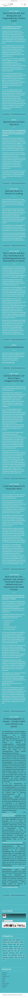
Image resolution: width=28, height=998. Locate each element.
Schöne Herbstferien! (14, 347)
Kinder (6, 948)
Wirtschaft (22, 957)
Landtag (16, 188)
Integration (11, 946)
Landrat (15, 948)
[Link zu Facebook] (23, 996)
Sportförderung (5, 957)
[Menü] (24, 4)
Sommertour (20, 955)
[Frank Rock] (11, 4)
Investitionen (16, 946)
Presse (3, 979)
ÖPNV (4, 959)
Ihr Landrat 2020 (5, 976)
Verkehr (16, 957)
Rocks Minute (5, 955)
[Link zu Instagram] (25, 996)
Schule (9, 955)
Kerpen (24, 946)
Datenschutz (20, 994)
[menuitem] (21, 4)
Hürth (18, 944)
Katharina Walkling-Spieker (19, 114)
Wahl (19, 957)
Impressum (15, 994)
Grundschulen (5, 944)
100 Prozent (4, 972)
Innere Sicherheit (5, 946)
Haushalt (14, 944)
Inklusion (21, 944)
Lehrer (22, 948)
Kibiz (3, 948)
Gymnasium (10, 944)
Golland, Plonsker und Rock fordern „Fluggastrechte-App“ (14, 378)
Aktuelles (11, 11)
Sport (24, 955)
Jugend (20, 946)
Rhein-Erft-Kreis (5, 983)
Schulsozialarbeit (14, 955)
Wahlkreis (16, 11)
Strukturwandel (11, 957)
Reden (3, 981)
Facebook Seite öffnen (8, 920)
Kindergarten (11, 948)
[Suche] (21, 4)
